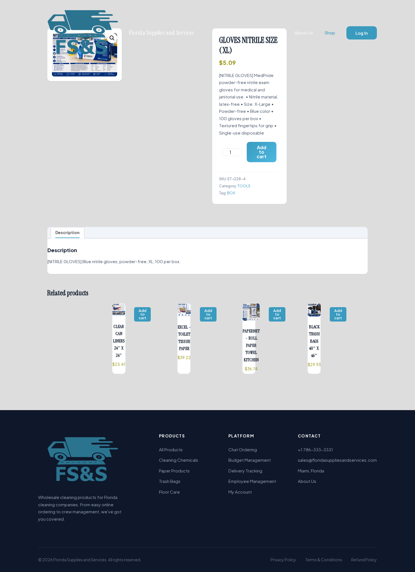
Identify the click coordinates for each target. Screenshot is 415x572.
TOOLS (243, 186)
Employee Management (252, 481)
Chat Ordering (242, 449)
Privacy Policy (283, 559)
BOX (231, 193)
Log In (361, 33)
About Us (303, 32)
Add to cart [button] (142, 314)
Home (277, 32)
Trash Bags (169, 481)
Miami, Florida (311, 470)
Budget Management (249, 460)
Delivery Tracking (245, 470)
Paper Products (174, 470)
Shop (329, 32)
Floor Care (169, 491)
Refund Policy (364, 559)
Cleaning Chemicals (178, 460)
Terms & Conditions (323, 559)
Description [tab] (67, 232)
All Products (171, 449)
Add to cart (262, 151)
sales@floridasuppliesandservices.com (337, 460)
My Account (240, 491)
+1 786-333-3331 (315, 449)
